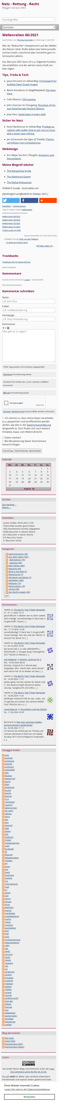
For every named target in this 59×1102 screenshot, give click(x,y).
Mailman (9, 907)
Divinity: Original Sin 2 (30, 659)
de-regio (9, 810)
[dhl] (3, 819)
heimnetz (9, 875)
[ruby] (3, 945)
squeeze (9, 963)
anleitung (9, 761)
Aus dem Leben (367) (19, 557)
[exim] (3, 846)
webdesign (10, 1012)
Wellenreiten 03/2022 (11, 220)
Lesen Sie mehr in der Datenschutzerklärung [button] (27, 1089)
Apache (8, 764)
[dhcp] (3, 816)
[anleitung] (3, 761)
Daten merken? (13, 437)
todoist (8, 986)
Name (5, 297)
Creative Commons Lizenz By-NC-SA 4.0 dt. (32, 1070)
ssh (6, 966)
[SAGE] (3, 951)
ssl (6, 969)
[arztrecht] (3, 767)
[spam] (3, 957)
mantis (8, 910)
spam (7, 957)
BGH (7, 784)
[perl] (3, 930)
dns (7, 822)
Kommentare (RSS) (14, 1044)
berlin (8, 781)
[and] (3, 755)
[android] (3, 758)
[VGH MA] (3, 1001)
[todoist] (3, 986)
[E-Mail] (3, 840)
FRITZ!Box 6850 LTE (44, 246)
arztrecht (9, 767)
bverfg (8, 793)
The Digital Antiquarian (19, 182)
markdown (10, 913)
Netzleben (6, 206)
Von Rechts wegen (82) (19, 592)
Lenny (8, 898)
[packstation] (3, 928)
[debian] (3, 813)
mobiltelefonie (12, 916)
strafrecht (9, 972)
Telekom (9, 983)
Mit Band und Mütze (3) (20, 577)
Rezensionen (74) (17, 586)
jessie (7, 892)
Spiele (8, 960)
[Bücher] (3, 796)
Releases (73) (15, 583)
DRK (7, 828)
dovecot (8, 825)
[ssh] (3, 966)
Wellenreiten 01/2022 (11, 227)
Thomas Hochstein (25, 40)
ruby (7, 945)
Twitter (8, 989)
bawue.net (10, 778)
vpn (7, 1010)
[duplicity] (3, 837)
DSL (7, 834)
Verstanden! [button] (29, 1097)
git (6, 863)
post (7, 936)
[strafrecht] (3, 972)
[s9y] (3, 948)
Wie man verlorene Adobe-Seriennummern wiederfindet (23, 723)
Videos (8, 1004)
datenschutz (11, 807)
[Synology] (3, 977)
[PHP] (3, 933)
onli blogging (10, 659)
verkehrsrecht (11, 998)
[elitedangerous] (3, 843)
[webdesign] (3, 1012)
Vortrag (8, 1007)
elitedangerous (12, 843)
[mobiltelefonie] (3, 916)
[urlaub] (3, 992)
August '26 (29, 488)
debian (8, 813)
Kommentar (8, 324)
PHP (7, 933)
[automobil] (3, 769)
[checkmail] (3, 802)
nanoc (8, 922)
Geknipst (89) (15, 562)
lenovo (8, 901)
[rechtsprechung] (3, 939)
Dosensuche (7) (16, 574)
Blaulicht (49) (15, 568)
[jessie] (3, 892)
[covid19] (3, 805)
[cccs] (3, 799)
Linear (27, 279)
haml (7, 872)
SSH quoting (29, 99)
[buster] (3, 790)
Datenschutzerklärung (39, 425)
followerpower (12, 857)
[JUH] (3, 895)
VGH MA (9, 1001)
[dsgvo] (3, 831)
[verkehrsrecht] (3, 998)
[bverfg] (3, 793)
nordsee (9, 925)
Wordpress (10, 1021)
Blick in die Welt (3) (18, 571)
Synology (9, 977)
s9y (6, 948)
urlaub (8, 992)
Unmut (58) (14, 589)
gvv (6, 869)
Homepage (8, 315)
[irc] (3, 890)
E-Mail (5, 306)
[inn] (3, 881)
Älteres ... (6, 507)
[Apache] (3, 764)
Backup (8, 775)
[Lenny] (3, 898)
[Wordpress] (3, 1021)
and (7, 755)
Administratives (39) (18, 554)
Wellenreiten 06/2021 (20, 34)
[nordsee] (3, 925)
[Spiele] (3, 960)
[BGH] (3, 784)
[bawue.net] (3, 778)
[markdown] (3, 913)
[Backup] (3, 775)
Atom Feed (10, 1041)
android (9, 758)
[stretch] (3, 974)
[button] (11, 200)
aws (7, 772)
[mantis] (3, 910)
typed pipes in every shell (32, 114)
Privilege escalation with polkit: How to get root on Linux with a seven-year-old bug (31, 130)
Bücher (8, 796)
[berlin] (3, 781)
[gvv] (3, 869)
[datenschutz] (3, 807)
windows (9, 1018)
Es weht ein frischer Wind (17, 242)
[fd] (3, 851)
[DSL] (3, 834)
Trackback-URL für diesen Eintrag (16, 262)
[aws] (3, 772)
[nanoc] (3, 922)
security (9, 954)
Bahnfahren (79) (17, 559)
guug (7, 866)
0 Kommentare (19, 206)
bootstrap (9, 787)
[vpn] (3, 1010)
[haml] (3, 872)
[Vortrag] (3, 1007)
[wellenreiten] (3, 1016)
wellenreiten (27, 209)
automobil (10, 769)
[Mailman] (3, 907)
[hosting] (3, 878)
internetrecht (11, 884)
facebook (9, 849)
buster (8, 790)
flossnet (8, 854)
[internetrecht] (3, 884)
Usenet (8, 995)
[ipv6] (3, 887)
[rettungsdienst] (3, 942)
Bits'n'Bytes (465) (17, 565)
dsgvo (8, 831)
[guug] (3, 866)
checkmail (10, 802)
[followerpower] (3, 857)
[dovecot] (3, 825)
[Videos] (3, 1004)
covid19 (8, 805)
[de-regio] (3, 810)
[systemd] (3, 980)
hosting (8, 878)
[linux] (3, 904)
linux (7, 904)
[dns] (3, 822)
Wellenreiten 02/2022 (11, 223)
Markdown (7, 374)
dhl (6, 819)
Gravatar (7, 411)
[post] (3, 936)
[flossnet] (3, 854)
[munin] (3, 919)
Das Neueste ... (9, 504)
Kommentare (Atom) (14, 1047)
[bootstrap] (3, 787)
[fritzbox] (3, 860)
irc (6, 890)
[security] (3, 954)
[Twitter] (3, 989)
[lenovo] (3, 901)
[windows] (3, 1018)
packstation (10, 928)
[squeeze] (3, 963)
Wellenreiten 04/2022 (11, 216)
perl (7, 930)
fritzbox (8, 860)
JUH (6, 895)
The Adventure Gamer (19, 176)
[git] (3, 863)
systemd (9, 980)
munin (8, 919)
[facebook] (3, 849)
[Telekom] (3, 983)
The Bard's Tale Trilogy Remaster (29, 609)
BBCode (6, 392)
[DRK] (3, 828)
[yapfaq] (3, 1024)
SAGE (7, 951)
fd (6, 851)
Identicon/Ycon (17, 411)
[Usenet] (3, 995)
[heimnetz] (3, 875)
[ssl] (3, 969)
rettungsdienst (12, 942)
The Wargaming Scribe (19, 171)
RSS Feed (9, 1038)
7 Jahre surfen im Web (11, 230)
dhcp (7, 816)
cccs (7, 799)
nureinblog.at (10, 709)
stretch (8, 974)
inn (6, 881)
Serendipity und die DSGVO (33, 709)
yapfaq (8, 1024)
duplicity (9, 837)
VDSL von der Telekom (28, 239)
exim (7, 846)
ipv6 (7, 887)
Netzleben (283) (16, 580)
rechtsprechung (12, 939)
